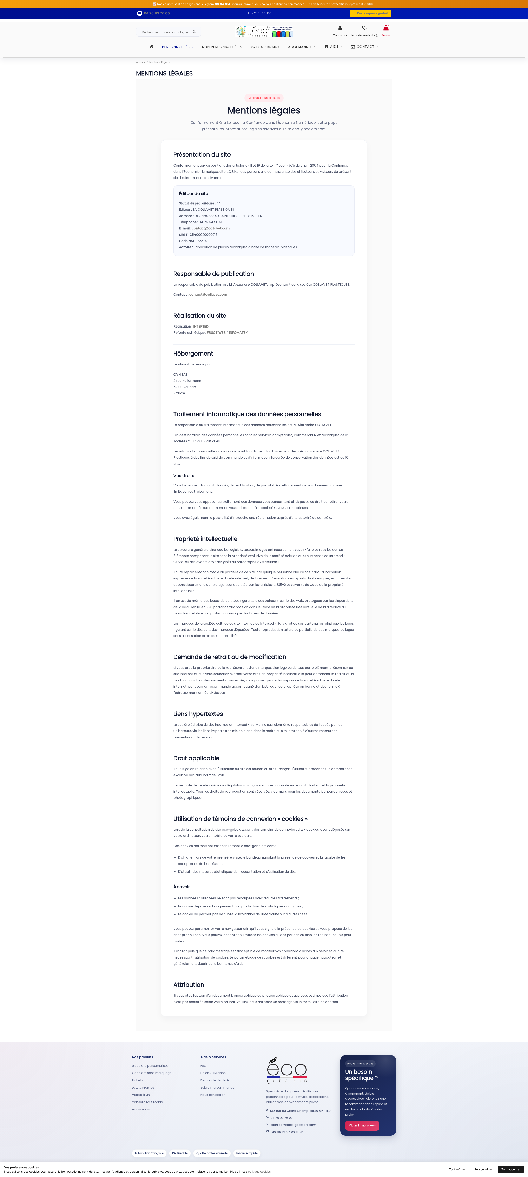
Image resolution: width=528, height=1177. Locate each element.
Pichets (137, 1080)
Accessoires (141, 1109)
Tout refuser (457, 1169)
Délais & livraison (213, 1073)
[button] (333, 48)
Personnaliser (483, 1169)
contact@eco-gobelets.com (293, 1125)
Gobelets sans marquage (152, 1073)
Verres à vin (141, 1094)
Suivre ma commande (217, 1087)
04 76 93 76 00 (282, 1118)
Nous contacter (212, 1094)
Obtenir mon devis (362, 1125)
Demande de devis (215, 1080)
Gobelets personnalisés (150, 1065)
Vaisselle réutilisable (147, 1102)
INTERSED (201, 326)
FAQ (203, 1065)
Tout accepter (510, 1169)
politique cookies (259, 1171)
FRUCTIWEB (216, 332)
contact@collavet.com (211, 228)
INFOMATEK (238, 332)
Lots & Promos (143, 1087)
